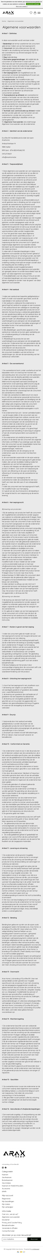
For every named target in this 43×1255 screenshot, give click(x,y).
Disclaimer (6, 1220)
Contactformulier (8, 1231)
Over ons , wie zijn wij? (10, 1214)
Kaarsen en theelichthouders (12, 1186)
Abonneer (34, 1239)
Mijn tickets (6, 1204)
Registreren (6, 1199)
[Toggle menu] (39, 13)
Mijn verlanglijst (7, 1207)
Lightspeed (35, 1249)
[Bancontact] (24, 1252)
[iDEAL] (21, 1252)
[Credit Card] (18, 1252)
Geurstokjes (6, 1183)
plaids (4, 1191)
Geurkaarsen (7, 1177)
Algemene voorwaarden (11, 1217)
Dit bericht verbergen (33, 4)
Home (4, 21)
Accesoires (6, 1189)
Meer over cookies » (22, 6)
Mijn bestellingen (8, 1201)
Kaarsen (5, 1175)
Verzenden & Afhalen (10, 1228)
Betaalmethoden (8, 1225)
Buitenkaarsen (7, 1180)
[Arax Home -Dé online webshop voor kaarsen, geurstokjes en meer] (8, 13)
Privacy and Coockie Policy (12, 1223)
